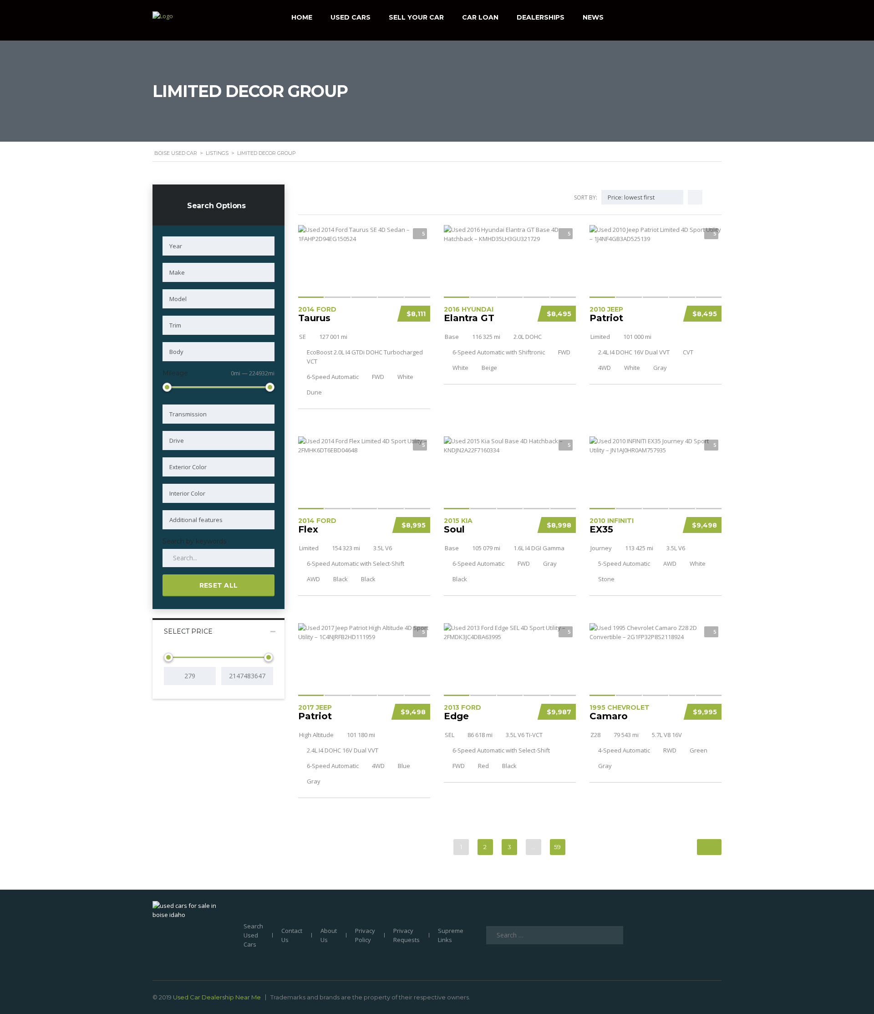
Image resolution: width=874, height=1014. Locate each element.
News (593, 17)
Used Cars (350, 17)
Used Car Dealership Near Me (217, 997)
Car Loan (480, 17)
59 (557, 846)
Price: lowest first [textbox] (631, 197)
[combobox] (218, 246)
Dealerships (540, 17)
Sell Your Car (416, 17)
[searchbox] (218, 246)
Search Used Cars (253, 935)
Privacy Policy (365, 935)
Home (301, 17)
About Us (328, 935)
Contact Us (291, 935)
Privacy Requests (406, 935)
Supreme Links (450, 935)
